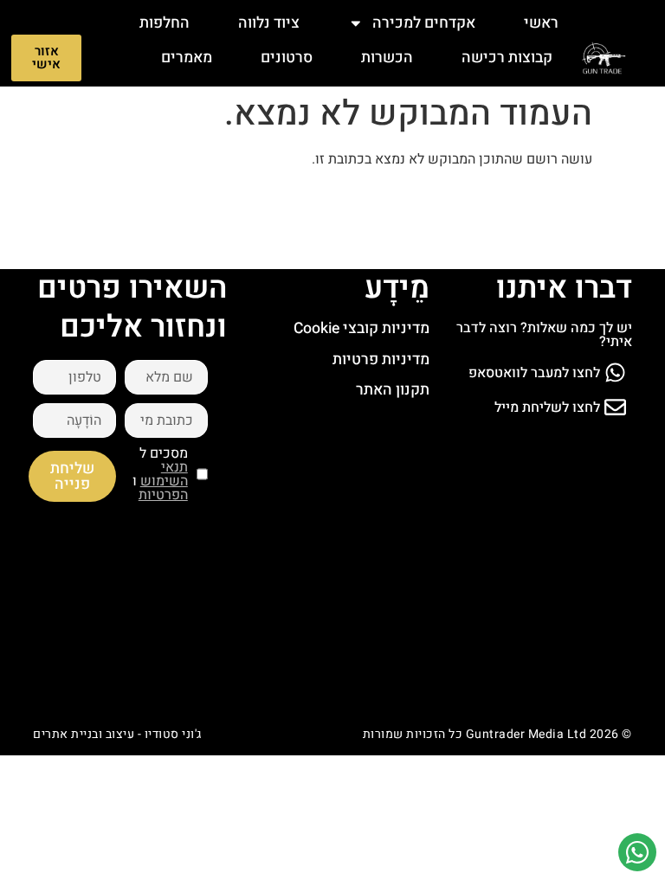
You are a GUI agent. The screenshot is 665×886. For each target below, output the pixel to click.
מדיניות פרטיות (380, 359)
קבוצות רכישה (507, 57)
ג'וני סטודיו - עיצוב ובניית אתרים (117, 734)
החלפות (164, 23)
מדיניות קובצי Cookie (361, 328)
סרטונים (287, 57)
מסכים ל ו (160, 474)
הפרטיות (163, 495)
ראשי (541, 23)
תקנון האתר (392, 390)
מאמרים (186, 57)
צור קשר (525, 92)
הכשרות (387, 57)
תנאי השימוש (164, 474)
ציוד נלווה (269, 23)
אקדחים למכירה (423, 23)
